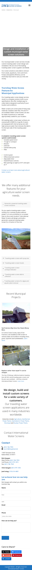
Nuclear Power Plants (20, 423)
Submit (5, 538)
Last (3, 501)
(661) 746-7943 (9, 464)
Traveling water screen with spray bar (17, 258)
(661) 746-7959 (8, 447)
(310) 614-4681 (14, 471)
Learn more (21, 381)
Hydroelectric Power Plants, (20, 421)
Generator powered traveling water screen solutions (15, 204)
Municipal (7, 423)
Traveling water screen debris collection (14, 275)
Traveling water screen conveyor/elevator (12, 269)
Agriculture (17, 419)
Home (3, 10)
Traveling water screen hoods (14, 263)
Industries (9, 10)
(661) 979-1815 (13, 462)
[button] (29, 5)
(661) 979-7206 (16, 468)
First (3, 495)
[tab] (16, 204)
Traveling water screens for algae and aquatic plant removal (16, 282)
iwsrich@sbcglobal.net (10, 449)
